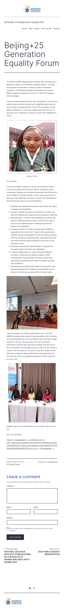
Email (36, 507)
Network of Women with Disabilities (24, 22)
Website (9, 518)
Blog (30, 29)
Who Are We (47, 29)
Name (9, 507)
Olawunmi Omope (14, 464)
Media (37, 29)
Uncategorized (52, 462)
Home (24, 29)
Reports (57, 29)
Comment (11, 486)
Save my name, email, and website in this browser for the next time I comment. (31, 529)
